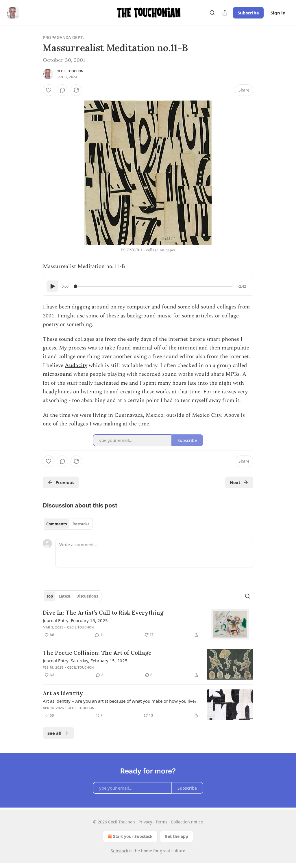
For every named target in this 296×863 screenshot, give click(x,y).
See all (54, 733)
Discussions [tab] (87, 596)
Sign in (278, 13)
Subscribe (248, 13)
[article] (148, 624)
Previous (65, 482)
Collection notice (187, 822)
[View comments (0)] (62, 90)
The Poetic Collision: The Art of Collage (97, 652)
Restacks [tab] (81, 524)
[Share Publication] (225, 12)
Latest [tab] (65, 596)
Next (235, 482)
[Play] (52, 286)
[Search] (212, 12)
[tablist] (68, 524)
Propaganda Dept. (63, 37)
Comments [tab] (56, 524)
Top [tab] (49, 596)
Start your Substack (133, 836)
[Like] (48, 90)
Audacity (76, 365)
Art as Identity (63, 693)
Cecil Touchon (70, 71)
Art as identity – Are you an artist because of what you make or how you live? (120, 701)
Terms (161, 822)
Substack (119, 850)
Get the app (176, 836)
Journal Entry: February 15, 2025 (75, 620)
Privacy (145, 822)
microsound (57, 374)
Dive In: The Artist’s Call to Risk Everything (103, 612)
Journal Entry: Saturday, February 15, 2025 (85, 660)
